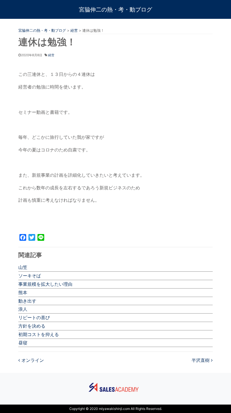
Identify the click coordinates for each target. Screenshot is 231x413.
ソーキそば (29, 275)
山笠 (22, 267)
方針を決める (31, 326)
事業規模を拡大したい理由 (45, 284)
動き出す (27, 301)
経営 (51, 55)
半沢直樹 (201, 360)
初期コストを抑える (38, 334)
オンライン (32, 360)
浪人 (22, 309)
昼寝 (22, 343)
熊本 (22, 292)
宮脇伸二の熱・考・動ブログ (115, 9)
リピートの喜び (34, 317)
